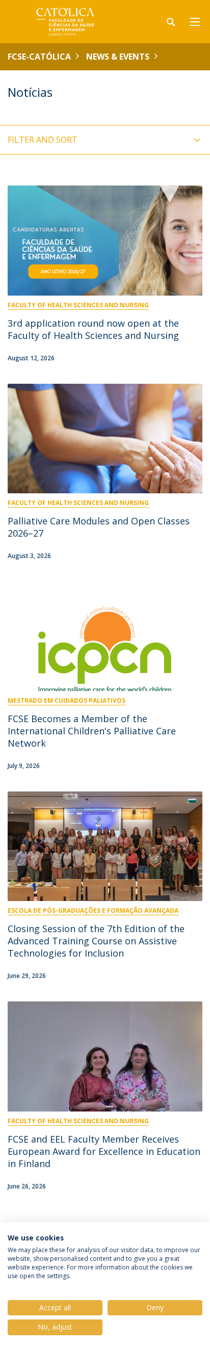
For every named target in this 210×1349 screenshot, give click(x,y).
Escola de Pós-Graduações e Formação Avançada (93, 910)
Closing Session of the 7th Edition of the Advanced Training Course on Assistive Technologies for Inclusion (96, 940)
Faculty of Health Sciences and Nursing (78, 305)
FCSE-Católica (39, 56)
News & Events (117, 56)
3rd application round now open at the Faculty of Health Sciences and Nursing (93, 329)
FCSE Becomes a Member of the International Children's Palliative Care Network (92, 730)
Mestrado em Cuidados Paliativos (66, 700)
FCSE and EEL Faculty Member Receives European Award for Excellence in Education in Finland (104, 1151)
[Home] (71, 22)
